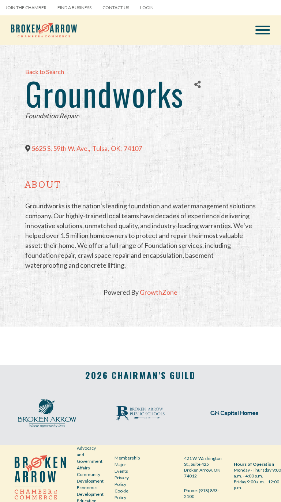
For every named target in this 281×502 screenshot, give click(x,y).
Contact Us (115, 7)
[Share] (197, 84)
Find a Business (74, 7)
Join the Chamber (25, 7)
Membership (127, 458)
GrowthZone (158, 292)
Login (147, 7)
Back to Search (44, 71)
